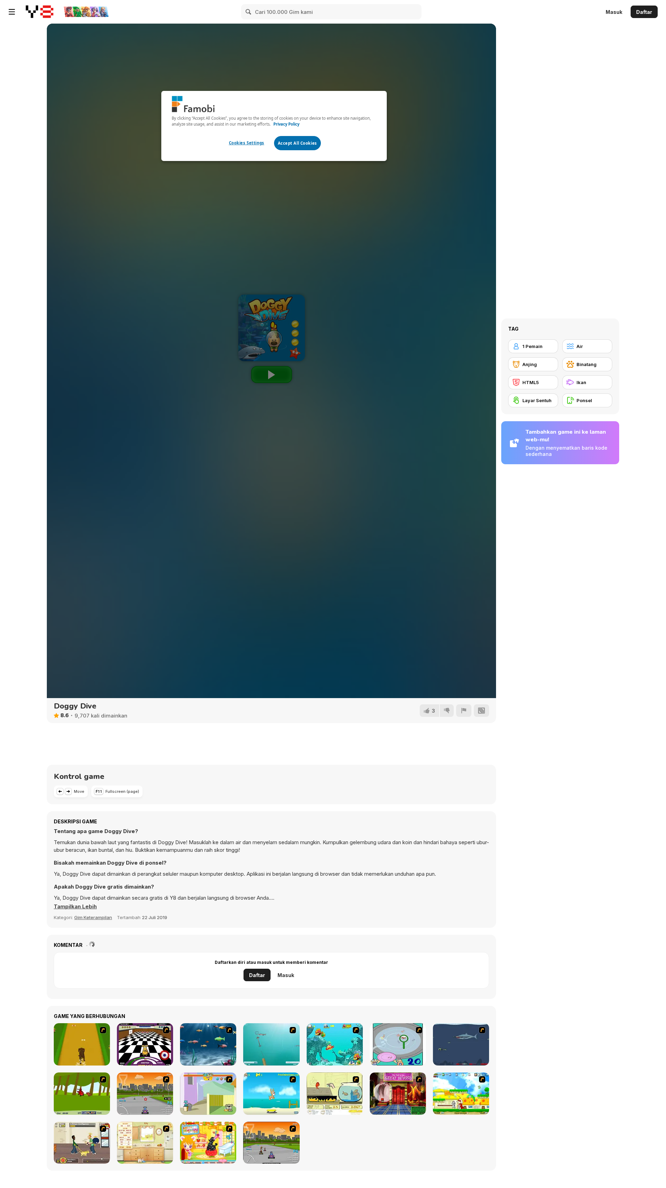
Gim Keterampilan (93, 917)
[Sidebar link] (12, 12)
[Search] (248, 11)
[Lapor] (463, 710)
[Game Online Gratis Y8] (39, 11)
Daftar (644, 12)
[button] (75, 906)
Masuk (614, 12)
